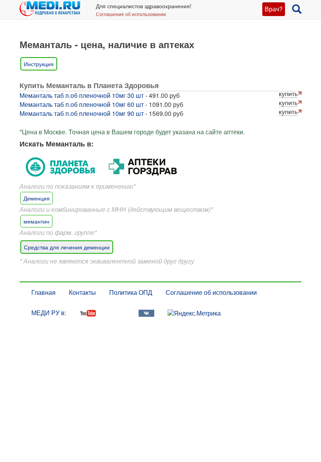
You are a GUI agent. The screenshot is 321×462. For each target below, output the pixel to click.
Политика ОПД (130, 292)
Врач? (274, 8)
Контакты (82, 292)
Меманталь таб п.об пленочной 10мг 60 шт (82, 104)
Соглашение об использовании (131, 14)
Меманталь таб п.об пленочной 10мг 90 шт (82, 113)
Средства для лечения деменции (67, 247)
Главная (43, 292)
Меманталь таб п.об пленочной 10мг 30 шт (82, 95)
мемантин (36, 221)
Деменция (36, 198)
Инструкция (39, 64)
